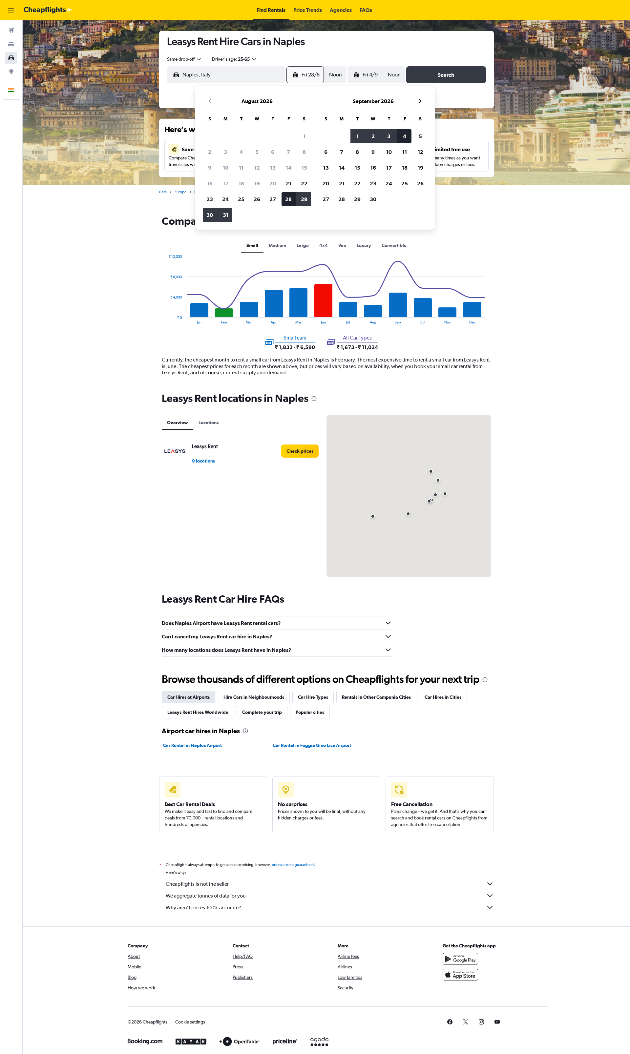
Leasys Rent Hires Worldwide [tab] (197, 712)
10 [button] (225, 168)
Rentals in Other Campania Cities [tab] (376, 697)
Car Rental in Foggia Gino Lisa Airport (312, 745)
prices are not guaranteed (293, 864)
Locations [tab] (209, 422)
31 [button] (225, 215)
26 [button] (257, 199)
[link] (300, 451)
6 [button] (272, 152)
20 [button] (272, 183)
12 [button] (257, 168)
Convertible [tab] (394, 245)
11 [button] (241, 168)
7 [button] (288, 152)
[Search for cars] (11, 57)
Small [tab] (252, 245)
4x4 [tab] (323, 245)
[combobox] (184, 59)
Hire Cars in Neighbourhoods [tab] (253, 697)
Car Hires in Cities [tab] (443, 697)
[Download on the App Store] (460, 975)
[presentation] (314, 399)
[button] (11, 10)
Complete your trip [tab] (262, 712)
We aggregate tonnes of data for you (206, 896)
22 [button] (304, 183)
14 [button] (288, 168)
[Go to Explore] (11, 71)
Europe (180, 192)
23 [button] (209, 199)
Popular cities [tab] (310, 712)
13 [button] (273, 168)
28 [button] (288, 199)
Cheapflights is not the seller (197, 884)
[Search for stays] (11, 44)
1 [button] (304, 136)
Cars (163, 192)
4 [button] (241, 152)
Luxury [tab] (364, 245)
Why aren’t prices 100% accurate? (203, 907)
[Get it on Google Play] (460, 959)
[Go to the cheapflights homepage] (48, 10)
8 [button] (304, 152)
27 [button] (272, 199)
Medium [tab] (277, 245)
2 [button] (209, 152)
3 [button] (225, 152)
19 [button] (257, 183)
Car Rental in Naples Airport (192, 745)
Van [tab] (342, 245)
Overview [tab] (177, 422)
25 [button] (241, 199)
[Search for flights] (11, 30)
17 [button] (225, 183)
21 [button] (288, 183)
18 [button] (241, 183)
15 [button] (304, 168)
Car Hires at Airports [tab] (188, 697)
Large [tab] (303, 245)
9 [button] (209, 168)
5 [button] (257, 152)
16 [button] (210, 183)
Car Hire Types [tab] (313, 697)
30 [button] (209, 215)
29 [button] (304, 199)
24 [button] (225, 199)
